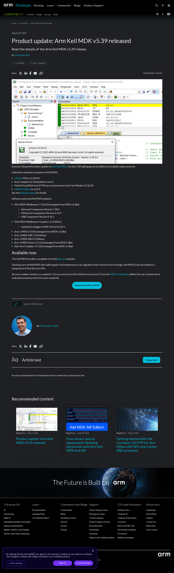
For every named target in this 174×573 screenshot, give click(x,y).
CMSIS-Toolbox (22, 189)
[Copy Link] (41, 73)
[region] (49, 558)
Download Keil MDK (87, 285)
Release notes (27, 192)
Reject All (62, 563)
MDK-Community (119, 274)
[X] (20, 73)
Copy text (151, 360)
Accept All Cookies (83, 563)
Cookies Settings (16, 563)
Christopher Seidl (21, 55)
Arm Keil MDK (59, 166)
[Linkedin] (25, 73)
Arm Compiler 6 (39, 63)
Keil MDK (21, 63)
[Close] (93, 551)
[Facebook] (30, 73)
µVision (18, 178)
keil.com (62, 258)
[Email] (35, 73)
